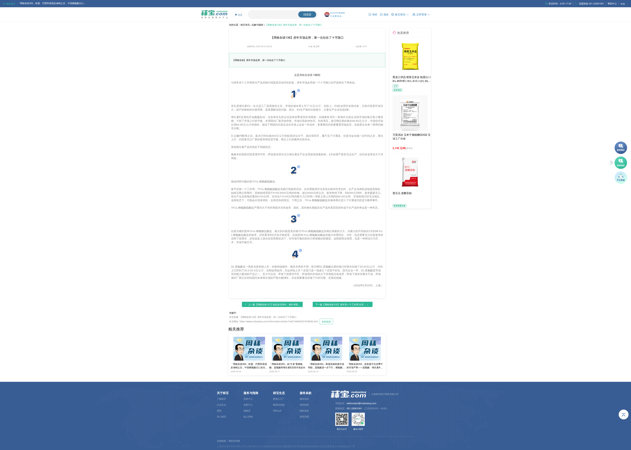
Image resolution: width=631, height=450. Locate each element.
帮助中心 (612, 3)
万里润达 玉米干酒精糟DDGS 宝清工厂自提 (412, 136)
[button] (421, 14)
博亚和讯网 (234, 440)
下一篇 (340, 304)
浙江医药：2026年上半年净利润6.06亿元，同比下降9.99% (48, 3)
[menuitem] (624, 4)
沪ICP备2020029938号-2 (308, 446)
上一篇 (274, 304)
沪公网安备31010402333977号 (339, 446)
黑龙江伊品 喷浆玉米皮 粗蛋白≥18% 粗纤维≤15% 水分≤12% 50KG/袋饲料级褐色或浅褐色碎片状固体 (412, 78)
